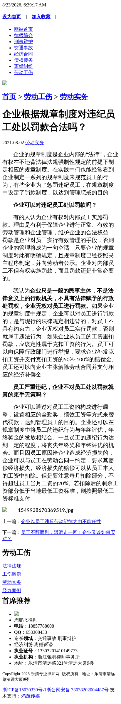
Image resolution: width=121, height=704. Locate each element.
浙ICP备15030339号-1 (24, 689)
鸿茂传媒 (30, 695)
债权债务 (23, 60)
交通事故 (23, 47)
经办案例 (11, 590)
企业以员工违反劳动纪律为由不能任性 (61, 521)
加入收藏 (41, 16)
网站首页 (23, 29)
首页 (9, 96)
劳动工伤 (23, 72)
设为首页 (11, 16)
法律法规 (11, 565)
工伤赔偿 (11, 574)
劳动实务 (74, 96)
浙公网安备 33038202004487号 (77, 689)
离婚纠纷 (23, 66)
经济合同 (23, 53)
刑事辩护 (23, 41)
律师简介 (23, 35)
